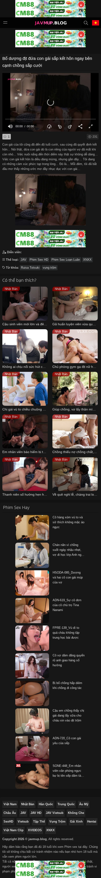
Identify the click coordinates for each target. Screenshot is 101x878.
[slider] (50, 119)
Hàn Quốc (46, 804)
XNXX (87, 259)
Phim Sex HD (39, 259)
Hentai (91, 821)
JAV (23, 259)
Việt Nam (10, 804)
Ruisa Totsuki (30, 267)
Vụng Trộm (57, 821)
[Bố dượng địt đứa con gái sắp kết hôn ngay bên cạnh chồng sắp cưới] (50, 198)
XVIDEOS (35, 830)
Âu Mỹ (83, 804)
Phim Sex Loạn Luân (65, 259)
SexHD (8, 821)
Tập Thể (39, 821)
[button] (50, 102)
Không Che (76, 813)
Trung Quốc (66, 804)
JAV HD (36, 813)
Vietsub (23, 821)
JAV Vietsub (54, 813)
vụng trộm (49, 267)
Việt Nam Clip (13, 830)
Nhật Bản (27, 804)
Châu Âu (10, 813)
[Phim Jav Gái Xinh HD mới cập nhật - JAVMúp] (50, 24)
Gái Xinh (76, 821)
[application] (50, 102)
